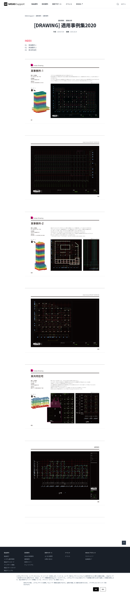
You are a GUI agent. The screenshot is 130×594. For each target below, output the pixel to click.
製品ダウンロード (9, 562)
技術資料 (45, 4)
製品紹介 (6, 556)
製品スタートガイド (10, 568)
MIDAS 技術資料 (29, 556)
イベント (69, 4)
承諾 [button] (96, 589)
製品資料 (34, 4)
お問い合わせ (48, 559)
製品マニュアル (8, 570)
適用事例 (26, 559)
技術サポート (57, 4)
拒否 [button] (103, 589)
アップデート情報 (9, 565)
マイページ (88, 556)
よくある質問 (48, 556)
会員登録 (87, 559)
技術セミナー (28, 562)
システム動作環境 (9, 559)
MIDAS (78, 4)
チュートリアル (28, 565)
